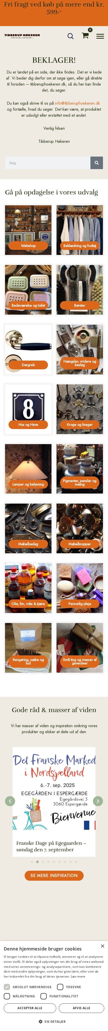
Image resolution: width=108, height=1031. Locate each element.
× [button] (102, 946)
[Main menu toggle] (100, 36)
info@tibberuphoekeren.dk (77, 103)
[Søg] (96, 163)
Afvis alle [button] (81, 1008)
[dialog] (54, 986)
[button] (71, 36)
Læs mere (78, 976)
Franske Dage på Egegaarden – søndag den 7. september (51, 846)
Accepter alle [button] (30, 1008)
